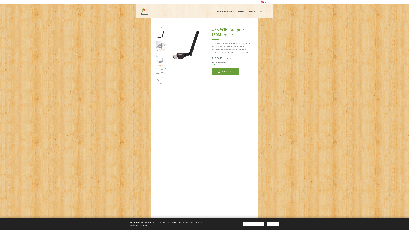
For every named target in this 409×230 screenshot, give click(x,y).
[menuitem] (219, 11)
